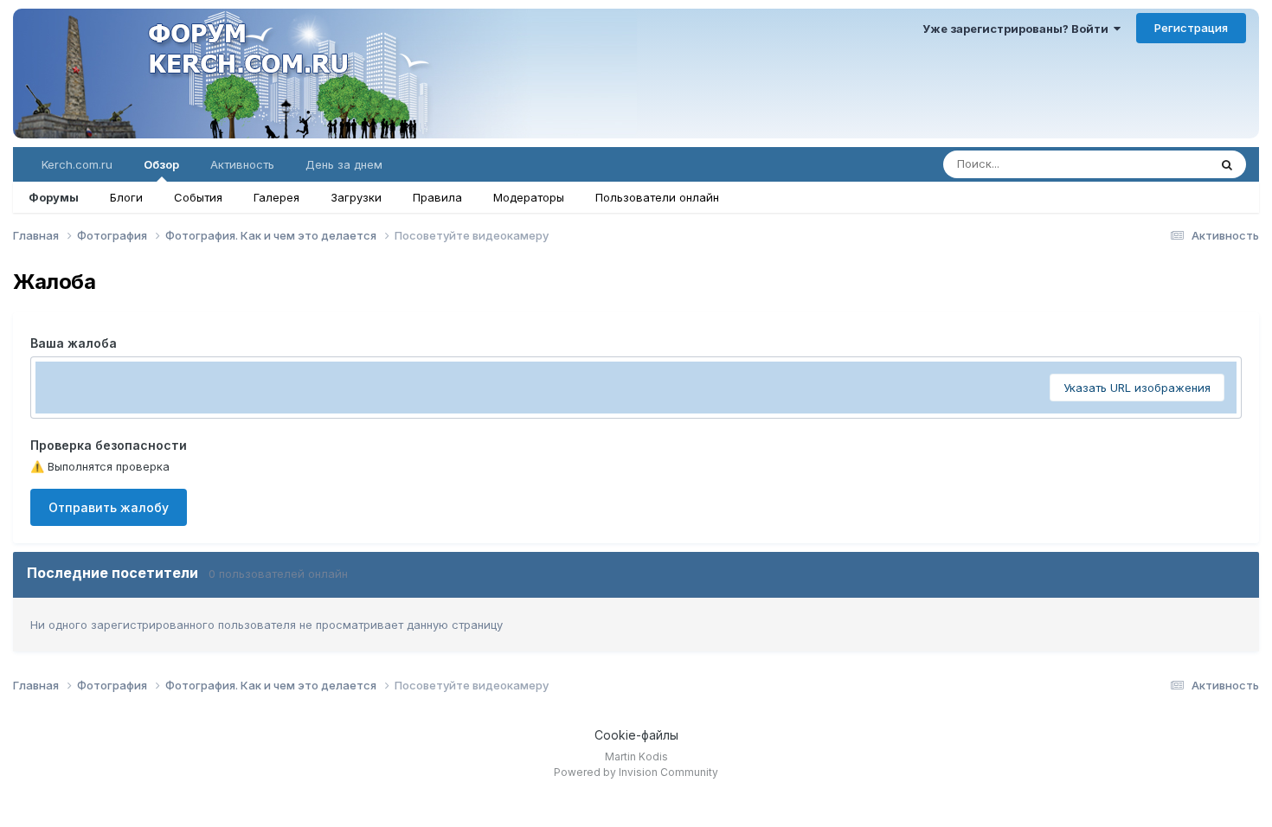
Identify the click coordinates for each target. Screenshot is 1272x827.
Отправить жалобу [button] (108, 507)
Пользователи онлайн (657, 197)
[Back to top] (1227, 789)
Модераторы (528, 197)
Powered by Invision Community (636, 772)
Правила (437, 197)
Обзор (161, 164)
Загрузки (356, 197)
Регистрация (1191, 28)
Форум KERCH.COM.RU (325, 73)
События (198, 197)
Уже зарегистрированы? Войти (1018, 28)
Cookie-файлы (636, 735)
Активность (242, 164)
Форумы (54, 197)
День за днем (343, 164)
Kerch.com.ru (77, 164)
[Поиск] (1227, 164)
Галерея (276, 197)
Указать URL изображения (1137, 387)
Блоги (126, 197)
